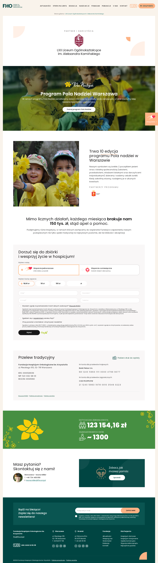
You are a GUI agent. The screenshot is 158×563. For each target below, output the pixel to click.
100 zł (58, 283)
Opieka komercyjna (128, 541)
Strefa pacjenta (60, 6)
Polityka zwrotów (49, 396)
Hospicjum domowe (128, 536)
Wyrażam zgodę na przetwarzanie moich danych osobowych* (51, 306)
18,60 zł (26, 283)
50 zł (42, 283)
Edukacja (73, 6)
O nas (115, 6)
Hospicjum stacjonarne (129, 538)
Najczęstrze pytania (128, 546)
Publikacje (106, 6)
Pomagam (95, 6)
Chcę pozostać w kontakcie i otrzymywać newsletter (42, 322)
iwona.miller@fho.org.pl (36, 480)
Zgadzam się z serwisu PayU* (38, 318)
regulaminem (38, 318)
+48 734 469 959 (33, 477)
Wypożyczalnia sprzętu (129, 543)
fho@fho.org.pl (18, 537)
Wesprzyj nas (107, 538)
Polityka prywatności (36, 396)
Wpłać (29, 332)
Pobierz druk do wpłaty (129, 358)
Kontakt (123, 6)
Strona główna (59, 14)
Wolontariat (107, 541)
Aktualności (45, 6)
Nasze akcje (84, 6)
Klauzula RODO (23, 396)
